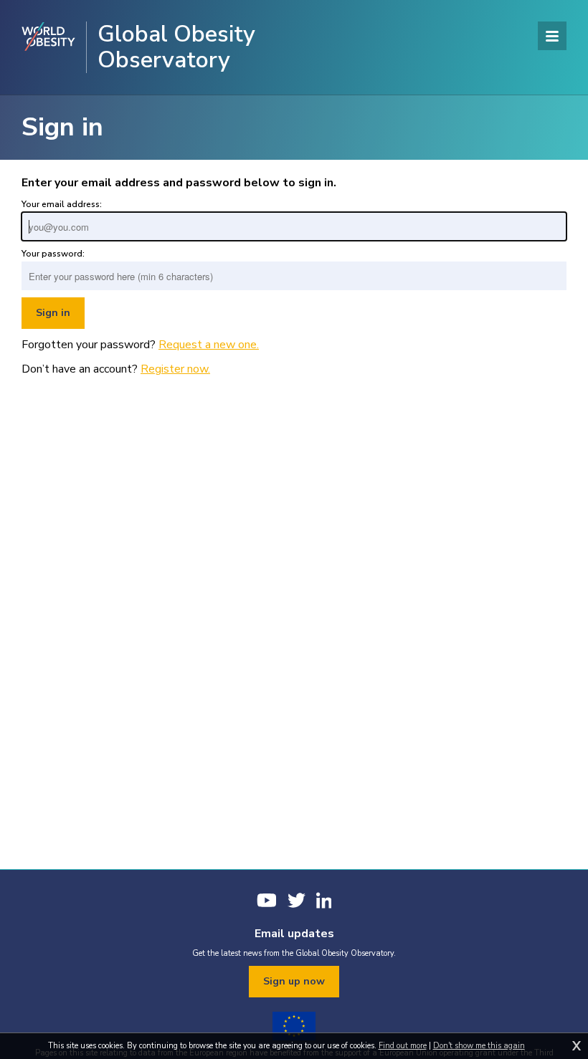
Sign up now (294, 981)
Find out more (403, 1045)
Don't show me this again (479, 1045)
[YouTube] (267, 900)
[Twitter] (296, 900)
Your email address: (62, 204)
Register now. (175, 369)
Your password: (53, 253)
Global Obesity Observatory (176, 47)
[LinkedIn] (324, 900)
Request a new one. (208, 345)
